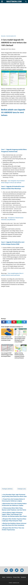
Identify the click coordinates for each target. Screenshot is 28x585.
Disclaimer (23, 577)
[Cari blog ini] (26, 1)
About (3, 577)
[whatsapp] (19, 322)
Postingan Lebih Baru (7, 488)
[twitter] (8, 322)
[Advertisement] (14, 19)
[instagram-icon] (11, 570)
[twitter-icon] (16, 570)
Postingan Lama (22, 488)
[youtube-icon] (22, 570)
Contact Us (9, 577)
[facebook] (3, 322)
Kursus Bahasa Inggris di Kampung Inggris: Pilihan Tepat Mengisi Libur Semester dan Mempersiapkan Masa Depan (14, 514)
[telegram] (24, 322)
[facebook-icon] (6, 570)
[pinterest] (14, 322)
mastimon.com (14, 1)
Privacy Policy (16, 577)
